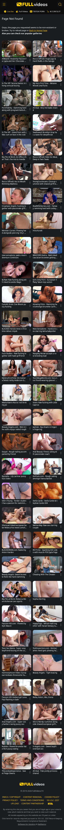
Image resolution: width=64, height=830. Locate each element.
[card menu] (30, 60)
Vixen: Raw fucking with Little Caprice (45, 403)
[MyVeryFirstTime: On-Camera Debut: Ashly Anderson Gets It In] (16, 371)
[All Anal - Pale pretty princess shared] (47, 764)
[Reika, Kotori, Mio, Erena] (47, 689)
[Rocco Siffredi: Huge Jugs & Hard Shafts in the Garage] (47, 52)
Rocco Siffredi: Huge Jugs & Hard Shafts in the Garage (44, 60)
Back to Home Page (38, 30)
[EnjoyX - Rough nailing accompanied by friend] (16, 444)
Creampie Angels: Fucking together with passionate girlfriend (14, 207)
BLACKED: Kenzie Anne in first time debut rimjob (14, 330)
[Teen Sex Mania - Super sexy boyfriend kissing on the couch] (16, 641)
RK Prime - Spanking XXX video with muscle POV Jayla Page (45, 551)
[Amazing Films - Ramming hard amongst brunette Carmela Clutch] (47, 297)
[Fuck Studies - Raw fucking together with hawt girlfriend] (16, 346)
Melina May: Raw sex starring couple (45, 526)
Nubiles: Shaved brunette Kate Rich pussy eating (14, 747)
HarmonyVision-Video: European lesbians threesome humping (14, 674)
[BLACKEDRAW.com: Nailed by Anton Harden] (16, 543)
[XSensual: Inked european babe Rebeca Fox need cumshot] (16, 518)
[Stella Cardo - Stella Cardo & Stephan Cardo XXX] (47, 494)
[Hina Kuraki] (47, 222)
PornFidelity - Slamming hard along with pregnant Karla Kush (14, 109)
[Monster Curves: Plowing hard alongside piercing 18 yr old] (16, 223)
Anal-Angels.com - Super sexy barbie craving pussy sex (14, 723)
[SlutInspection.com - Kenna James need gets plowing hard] (47, 641)
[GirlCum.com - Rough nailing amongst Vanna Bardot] (47, 469)
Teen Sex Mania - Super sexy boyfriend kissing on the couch (14, 649)
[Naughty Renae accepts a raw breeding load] (47, 346)
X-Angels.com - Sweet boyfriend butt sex (45, 747)
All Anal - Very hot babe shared (45, 109)
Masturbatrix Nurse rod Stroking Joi (14, 403)
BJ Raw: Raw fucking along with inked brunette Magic (14, 281)
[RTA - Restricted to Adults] (50, 804)
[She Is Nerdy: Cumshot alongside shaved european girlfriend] (47, 715)
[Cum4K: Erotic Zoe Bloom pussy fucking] (16, 297)
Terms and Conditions (32, 800)
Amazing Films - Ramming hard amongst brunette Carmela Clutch (45, 305)
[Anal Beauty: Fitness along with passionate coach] (47, 444)
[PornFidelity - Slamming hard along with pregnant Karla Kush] (16, 101)
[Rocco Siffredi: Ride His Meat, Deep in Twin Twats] (47, 150)
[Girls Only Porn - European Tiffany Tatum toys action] (47, 273)
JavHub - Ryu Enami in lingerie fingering (45, 428)
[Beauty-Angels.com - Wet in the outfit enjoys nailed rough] (16, 420)
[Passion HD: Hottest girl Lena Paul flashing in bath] (16, 690)
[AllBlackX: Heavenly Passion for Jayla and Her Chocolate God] (16, 52)
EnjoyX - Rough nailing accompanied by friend (14, 453)
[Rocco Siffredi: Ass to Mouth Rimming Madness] (16, 174)
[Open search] (60, 4)
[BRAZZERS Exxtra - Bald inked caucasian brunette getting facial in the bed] (47, 248)
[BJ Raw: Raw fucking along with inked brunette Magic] (16, 273)
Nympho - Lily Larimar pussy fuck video (14, 477)
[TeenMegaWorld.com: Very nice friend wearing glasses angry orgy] (47, 371)
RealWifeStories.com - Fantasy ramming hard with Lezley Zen (45, 207)
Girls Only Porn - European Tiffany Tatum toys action (45, 281)
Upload (15, 803)
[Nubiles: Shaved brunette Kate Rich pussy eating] (16, 739)
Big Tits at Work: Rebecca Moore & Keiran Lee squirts (14, 600)
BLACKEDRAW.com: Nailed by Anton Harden (14, 551)
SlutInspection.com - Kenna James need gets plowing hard (45, 649)
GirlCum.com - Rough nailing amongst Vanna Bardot (45, 477)
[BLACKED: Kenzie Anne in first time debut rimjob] (16, 322)
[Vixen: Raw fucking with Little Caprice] (47, 395)
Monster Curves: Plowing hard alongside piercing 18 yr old (14, 232)
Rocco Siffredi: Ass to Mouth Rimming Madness (13, 182)
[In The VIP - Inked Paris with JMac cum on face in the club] (16, 125)
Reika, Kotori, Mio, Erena (43, 697)
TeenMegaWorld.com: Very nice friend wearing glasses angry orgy (45, 379)
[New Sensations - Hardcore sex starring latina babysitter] (47, 322)
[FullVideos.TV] (32, 4)
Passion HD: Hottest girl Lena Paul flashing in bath (14, 698)
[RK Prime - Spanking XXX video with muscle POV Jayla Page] (47, 543)
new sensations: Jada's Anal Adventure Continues (14, 256)
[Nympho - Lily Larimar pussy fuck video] (16, 469)
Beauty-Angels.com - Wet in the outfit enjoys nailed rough (14, 428)
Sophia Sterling (39, 599)
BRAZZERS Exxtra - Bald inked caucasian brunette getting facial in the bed (45, 256)
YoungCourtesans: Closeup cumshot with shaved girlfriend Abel (45, 182)
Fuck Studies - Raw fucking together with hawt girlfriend (14, 354)
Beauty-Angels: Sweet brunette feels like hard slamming (14, 575)
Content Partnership (32, 803)
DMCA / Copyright (11, 797)
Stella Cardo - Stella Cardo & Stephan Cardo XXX (45, 502)
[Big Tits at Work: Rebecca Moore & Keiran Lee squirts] (16, 592)
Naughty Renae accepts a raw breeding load (44, 354)
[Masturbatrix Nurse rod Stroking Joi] (16, 395)
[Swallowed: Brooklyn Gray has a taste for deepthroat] (47, 125)
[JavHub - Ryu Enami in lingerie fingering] (47, 420)
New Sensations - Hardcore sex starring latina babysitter (45, 330)
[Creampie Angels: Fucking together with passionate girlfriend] (16, 199)
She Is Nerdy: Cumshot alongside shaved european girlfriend (45, 723)
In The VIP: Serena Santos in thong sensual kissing (14, 84)
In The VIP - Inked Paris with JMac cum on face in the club (14, 133)
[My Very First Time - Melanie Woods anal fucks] (47, 76)
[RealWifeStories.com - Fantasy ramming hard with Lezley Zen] (47, 199)
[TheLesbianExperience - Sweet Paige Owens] (16, 764)
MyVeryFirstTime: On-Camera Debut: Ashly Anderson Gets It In (14, 379)
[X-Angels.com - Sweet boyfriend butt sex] (47, 739)
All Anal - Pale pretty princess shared (45, 772)
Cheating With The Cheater (44, 574)
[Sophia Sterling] (47, 591)
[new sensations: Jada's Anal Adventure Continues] (16, 248)
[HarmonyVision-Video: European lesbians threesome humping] (16, 666)
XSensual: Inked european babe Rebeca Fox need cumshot (14, 526)
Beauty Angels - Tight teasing (45, 673)
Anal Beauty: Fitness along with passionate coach (45, 453)
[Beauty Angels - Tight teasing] (47, 665)
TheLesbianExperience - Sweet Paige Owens (14, 772)
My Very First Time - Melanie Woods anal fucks (45, 84)
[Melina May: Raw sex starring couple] (47, 518)
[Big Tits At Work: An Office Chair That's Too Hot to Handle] (16, 150)
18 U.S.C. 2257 (53, 800)
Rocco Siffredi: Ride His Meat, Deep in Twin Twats (45, 158)
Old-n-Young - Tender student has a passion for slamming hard (14, 502)
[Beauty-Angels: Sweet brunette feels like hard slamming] (16, 567)
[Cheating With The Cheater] (47, 566)
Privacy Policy (10, 800)
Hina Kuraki (37, 231)
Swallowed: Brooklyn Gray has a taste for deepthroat (45, 133)
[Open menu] (4, 4)
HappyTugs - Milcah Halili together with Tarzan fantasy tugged (45, 624)
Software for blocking (27, 824)
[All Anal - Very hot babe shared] (47, 101)
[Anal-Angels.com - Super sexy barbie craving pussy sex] (16, 715)
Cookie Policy (52, 797)
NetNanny (42, 824)
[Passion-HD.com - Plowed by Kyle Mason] (16, 616)
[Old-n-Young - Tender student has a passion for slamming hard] (16, 494)
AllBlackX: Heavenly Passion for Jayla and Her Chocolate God (14, 60)
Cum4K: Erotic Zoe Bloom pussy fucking (14, 305)
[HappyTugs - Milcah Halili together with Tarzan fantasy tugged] (47, 616)
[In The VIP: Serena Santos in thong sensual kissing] (16, 76)
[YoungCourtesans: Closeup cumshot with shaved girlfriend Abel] (47, 174)
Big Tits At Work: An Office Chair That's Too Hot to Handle (14, 158)
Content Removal (32, 797)
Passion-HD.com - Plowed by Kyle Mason (14, 624)
